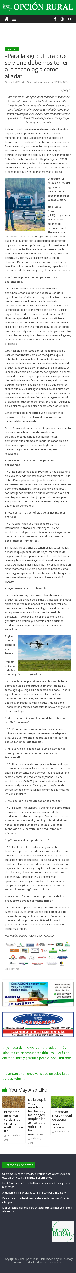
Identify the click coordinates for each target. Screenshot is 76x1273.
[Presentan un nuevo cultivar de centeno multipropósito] (13, 1098)
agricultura (35, 82)
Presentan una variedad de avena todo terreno (62, 1119)
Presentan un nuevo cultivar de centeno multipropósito (13, 1121)
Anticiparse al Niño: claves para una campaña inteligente (34, 1192)
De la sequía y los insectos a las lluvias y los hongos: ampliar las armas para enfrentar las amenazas (37, 1116)
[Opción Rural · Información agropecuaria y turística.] (6, 19)
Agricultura (12, 49)
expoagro (47, 82)
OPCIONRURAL (61, 82)
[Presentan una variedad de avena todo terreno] (62, 1098)
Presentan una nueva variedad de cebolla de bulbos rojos (35, 1076)
